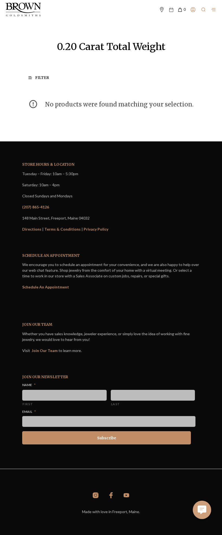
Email (29, 412)
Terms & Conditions (62, 229)
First (27, 404)
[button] (181, 9)
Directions (31, 229)
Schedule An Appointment (45, 287)
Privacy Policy (96, 229)
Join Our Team (45, 350)
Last (115, 404)
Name (28, 385)
